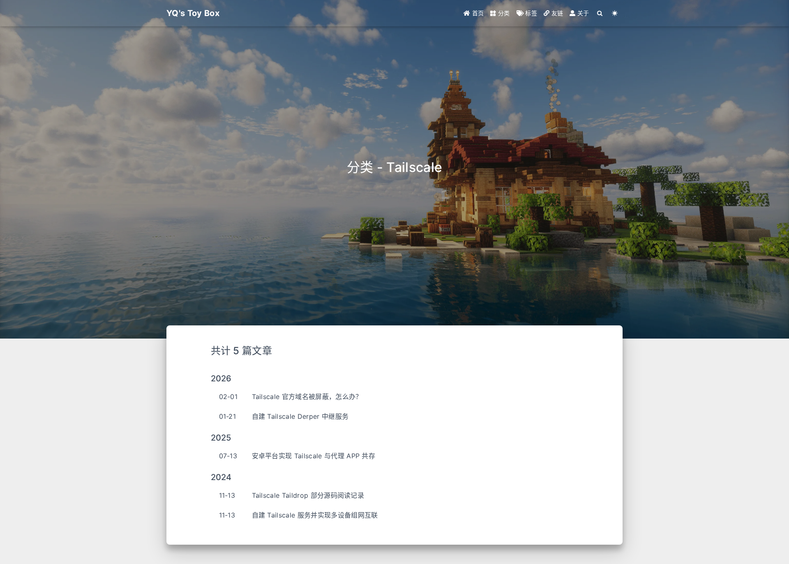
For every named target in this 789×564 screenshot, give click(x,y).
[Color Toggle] (615, 13)
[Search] (600, 13)
